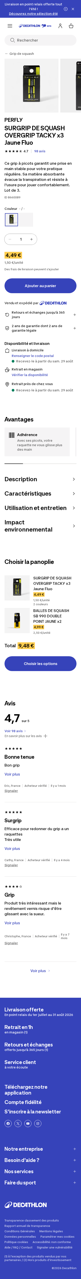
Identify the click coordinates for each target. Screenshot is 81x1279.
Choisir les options (40, 663)
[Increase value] (31, 239)
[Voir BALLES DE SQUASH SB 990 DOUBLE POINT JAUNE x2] (17, 620)
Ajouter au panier (40, 286)
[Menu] (9, 25)
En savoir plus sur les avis (23, 736)
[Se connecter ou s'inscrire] (60, 25)
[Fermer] (72, 9)
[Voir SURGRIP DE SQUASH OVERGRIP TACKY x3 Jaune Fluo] (17, 588)
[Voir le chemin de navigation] (6, 53)
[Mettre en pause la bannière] (65, 9)
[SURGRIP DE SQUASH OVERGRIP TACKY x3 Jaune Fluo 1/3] (31, 86)
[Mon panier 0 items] (71, 25)
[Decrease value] (9, 239)
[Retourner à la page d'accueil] (35, 26)
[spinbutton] (20, 239)
